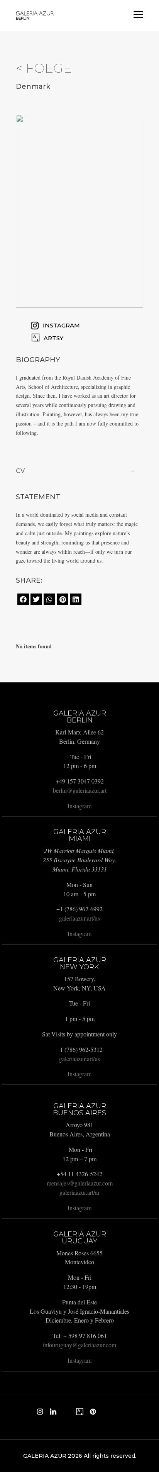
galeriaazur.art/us (79, 918)
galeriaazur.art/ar (79, 1192)
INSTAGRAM (61, 325)
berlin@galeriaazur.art (80, 790)
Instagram (79, 806)
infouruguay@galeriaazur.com (79, 1345)
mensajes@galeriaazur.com (80, 1183)
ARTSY (53, 338)
